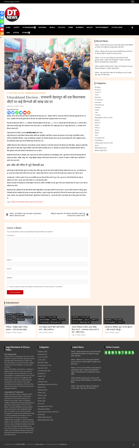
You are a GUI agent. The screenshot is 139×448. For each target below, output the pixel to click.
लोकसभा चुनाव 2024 (100, 148)
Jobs (8, 33)
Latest (16, 27)
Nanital (97, 120)
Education (98, 102)
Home (8, 27)
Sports (97, 130)
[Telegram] (21, 112)
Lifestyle (97, 115)
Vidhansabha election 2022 (35, 93)
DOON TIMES (20, 444)
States (16, 33)
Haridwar (98, 107)
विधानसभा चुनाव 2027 (101, 150)
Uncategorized (99, 138)
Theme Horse (39, 444)
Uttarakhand (28, 27)
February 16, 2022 (12, 106)
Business (80, 27)
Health (90, 27)
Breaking (97, 87)
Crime (70, 27)
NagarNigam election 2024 (103, 117)
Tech (96, 135)
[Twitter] (13, 112)
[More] (29, 112)
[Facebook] (9, 112)
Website (9, 278)
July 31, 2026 (43, 332)
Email (9, 269)
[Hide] (1, 37)
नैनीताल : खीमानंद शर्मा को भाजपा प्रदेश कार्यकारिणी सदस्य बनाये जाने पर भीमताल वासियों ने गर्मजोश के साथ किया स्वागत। (86, 362)
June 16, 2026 (109, 332)
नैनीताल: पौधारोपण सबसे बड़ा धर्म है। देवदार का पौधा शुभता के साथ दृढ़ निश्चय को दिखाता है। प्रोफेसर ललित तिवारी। (86, 380)
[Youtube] (25, 112)
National (43, 27)
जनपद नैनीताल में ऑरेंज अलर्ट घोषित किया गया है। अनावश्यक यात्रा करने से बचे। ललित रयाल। (85, 329)
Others (25, 33)
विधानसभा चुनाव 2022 (31, 202)
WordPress (63, 444)
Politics (61, 27)
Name (9, 260)
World (52, 27)
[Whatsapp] (17, 112)
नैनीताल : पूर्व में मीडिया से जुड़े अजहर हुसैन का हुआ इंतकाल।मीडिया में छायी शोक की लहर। (25, 215)
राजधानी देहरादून (20, 202)
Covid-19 (98, 92)
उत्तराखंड (13, 202)
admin (22, 106)
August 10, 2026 (11, 332)
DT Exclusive (117, 27)
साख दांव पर (40, 202)
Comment (11, 235)
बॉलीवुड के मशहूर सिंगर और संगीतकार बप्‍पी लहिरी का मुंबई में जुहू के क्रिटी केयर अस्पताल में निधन (68, 215)
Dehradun (98, 97)
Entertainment (102, 27)
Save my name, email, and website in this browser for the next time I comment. (36, 287)
